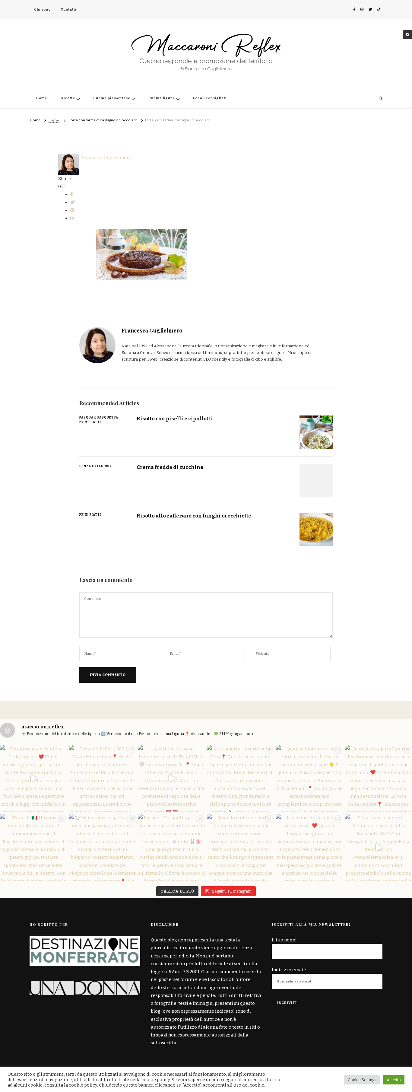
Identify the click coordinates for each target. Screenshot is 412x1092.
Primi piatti (90, 422)
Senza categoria (95, 466)
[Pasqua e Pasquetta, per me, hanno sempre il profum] (171, 847)
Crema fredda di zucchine (170, 467)
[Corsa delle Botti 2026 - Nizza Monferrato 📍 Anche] (102, 778)
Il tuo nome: (284, 940)
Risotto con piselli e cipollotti (174, 418)
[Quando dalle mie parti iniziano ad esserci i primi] (240, 847)
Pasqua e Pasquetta (98, 417)
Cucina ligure (161, 98)
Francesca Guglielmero (105, 157)
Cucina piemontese (111, 98)
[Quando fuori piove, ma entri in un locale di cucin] (309, 778)
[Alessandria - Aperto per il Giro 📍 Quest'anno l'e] (240, 778)
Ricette (68, 98)
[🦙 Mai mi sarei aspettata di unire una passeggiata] (102, 847)
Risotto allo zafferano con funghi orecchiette (194, 516)
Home (41, 98)
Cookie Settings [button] (362, 1080)
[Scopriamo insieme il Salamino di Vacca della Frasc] (378, 847)
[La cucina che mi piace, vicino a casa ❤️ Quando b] (309, 847)
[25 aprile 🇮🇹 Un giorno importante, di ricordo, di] (33, 847)
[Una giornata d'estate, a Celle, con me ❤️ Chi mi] (33, 778)
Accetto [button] (394, 1080)
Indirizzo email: (289, 970)
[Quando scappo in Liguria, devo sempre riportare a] (378, 778)
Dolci (54, 121)
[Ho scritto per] (85, 940)
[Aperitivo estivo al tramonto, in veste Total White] (171, 778)
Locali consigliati (210, 98)
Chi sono (42, 9)
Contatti (68, 9)
